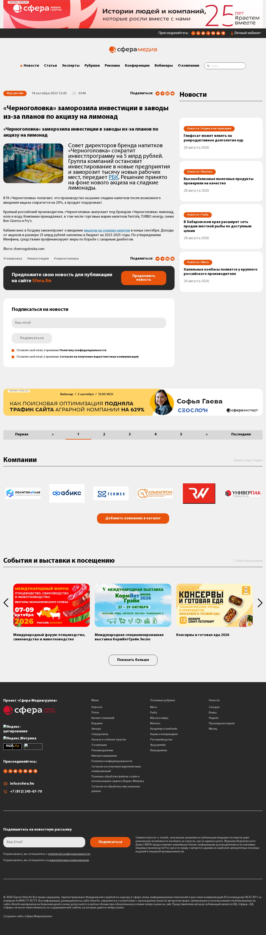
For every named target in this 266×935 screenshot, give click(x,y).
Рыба (153, 712)
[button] (8, 603)
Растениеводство (161, 739)
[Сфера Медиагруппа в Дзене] (193, 34)
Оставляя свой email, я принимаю (61, 350)
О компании (188, 66)
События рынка (248, 561)
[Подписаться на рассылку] (218, 34)
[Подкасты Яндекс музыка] (223, 34)
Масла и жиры (159, 718)
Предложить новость (143, 278)
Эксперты (71, 66)
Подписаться (32, 338)
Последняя (241, 434)
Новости (31, 66)
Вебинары (164, 66)
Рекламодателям (102, 750)
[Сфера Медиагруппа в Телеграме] (208, 34)
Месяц (213, 728)
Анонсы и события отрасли (108, 739)
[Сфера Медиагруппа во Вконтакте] (198, 34)
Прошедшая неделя (222, 723)
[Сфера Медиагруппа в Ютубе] (203, 34)
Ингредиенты (158, 750)
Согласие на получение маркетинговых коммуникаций (99, 356)
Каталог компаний (102, 718)
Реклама (112, 66)
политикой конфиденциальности (69, 854)
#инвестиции (38, 258)
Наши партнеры (248, 460)
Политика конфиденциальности (111, 761)
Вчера (213, 712)
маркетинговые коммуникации (69, 860)
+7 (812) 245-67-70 (26, 792)
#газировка (12, 258)
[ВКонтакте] (157, 93)
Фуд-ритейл (158, 745)
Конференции (137, 66)
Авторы (96, 728)
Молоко (155, 723)
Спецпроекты (99, 734)
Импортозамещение (104, 755)
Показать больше (133, 660)
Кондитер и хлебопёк (163, 728)
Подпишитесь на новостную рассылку (37, 830)
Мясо (153, 707)
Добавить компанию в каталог (133, 518)
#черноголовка (66, 258)
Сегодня (214, 707)
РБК (113, 177)
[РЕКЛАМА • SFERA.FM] (133, 26)
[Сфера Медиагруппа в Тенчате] (213, 34)
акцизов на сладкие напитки (107, 231)
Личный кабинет (247, 33)
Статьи (50, 66)
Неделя (213, 718)
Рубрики (92, 66)
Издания (96, 723)
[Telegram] (162, 93)
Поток (95, 712)
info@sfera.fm (22, 784)
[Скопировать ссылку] (167, 93)
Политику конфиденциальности (83, 350)
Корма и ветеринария (164, 734)
